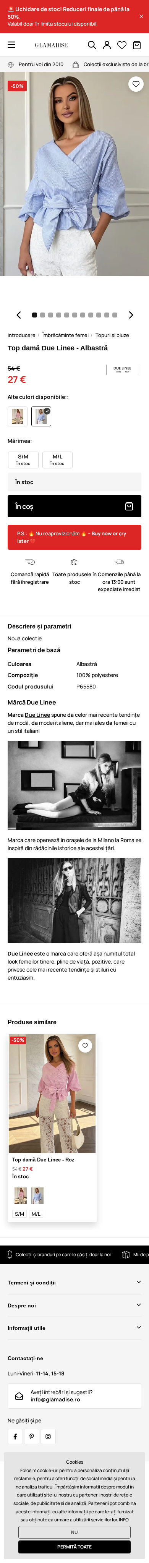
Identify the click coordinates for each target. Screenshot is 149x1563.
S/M (19, 1213)
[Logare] (107, 45)
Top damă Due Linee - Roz (43, 1160)
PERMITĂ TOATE (74, 1547)
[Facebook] (15, 1436)
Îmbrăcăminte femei (65, 335)
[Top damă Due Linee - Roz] (20, 1195)
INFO (124, 1519)
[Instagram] (48, 1436)
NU (74, 1532)
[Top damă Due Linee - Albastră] (37, 1195)
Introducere (22, 335)
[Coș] (136, 45)
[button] (141, 16)
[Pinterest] (31, 1436)
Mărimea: (20, 440)
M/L (36, 1213)
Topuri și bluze (112, 335)
